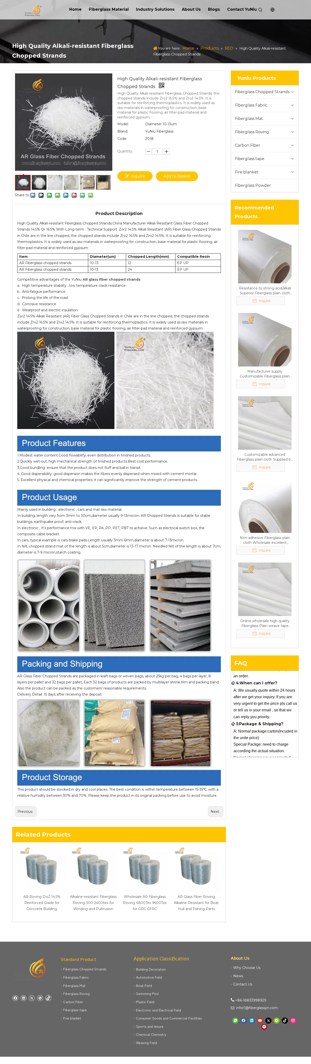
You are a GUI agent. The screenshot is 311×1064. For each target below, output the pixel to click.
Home (75, 9)
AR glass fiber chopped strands (111, 279)
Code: (122, 138)
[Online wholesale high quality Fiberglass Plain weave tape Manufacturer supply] (265, 589)
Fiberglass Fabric (76, 977)
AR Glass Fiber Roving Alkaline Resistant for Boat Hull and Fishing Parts (196, 902)
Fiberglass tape (249, 158)
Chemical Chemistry (151, 1034)
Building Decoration (151, 969)
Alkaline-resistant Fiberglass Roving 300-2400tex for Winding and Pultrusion (93, 902)
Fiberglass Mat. (249, 118)
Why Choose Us (246, 968)
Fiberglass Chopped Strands (84, 968)
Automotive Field (149, 977)
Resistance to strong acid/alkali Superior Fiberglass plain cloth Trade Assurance (265, 290)
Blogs (214, 9)
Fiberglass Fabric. (251, 105)
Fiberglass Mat (74, 985)
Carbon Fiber (247, 145)
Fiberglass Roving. (252, 132)
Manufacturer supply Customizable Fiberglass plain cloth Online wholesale (265, 374)
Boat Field (144, 985)
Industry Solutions (155, 9)
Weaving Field (146, 1042)
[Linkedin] (23, 998)
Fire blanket (247, 172)
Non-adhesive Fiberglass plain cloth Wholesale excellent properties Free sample (265, 540)
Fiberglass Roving (76, 993)
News (238, 976)
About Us (191, 9)
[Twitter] (32, 998)
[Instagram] (293, 1021)
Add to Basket (177, 176)
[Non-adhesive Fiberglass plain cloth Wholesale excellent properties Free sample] (265, 506)
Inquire (138, 176)
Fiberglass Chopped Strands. (262, 91)
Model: (123, 124)
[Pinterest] (264, 1027)
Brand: (122, 131)
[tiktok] (48, 998)
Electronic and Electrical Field (158, 1010)
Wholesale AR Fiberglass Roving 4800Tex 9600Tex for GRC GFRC (145, 902)
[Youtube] (260, 1021)
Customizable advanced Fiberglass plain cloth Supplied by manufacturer (265, 457)
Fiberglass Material (109, 9)
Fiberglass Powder (253, 185)
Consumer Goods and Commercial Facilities (169, 1018)
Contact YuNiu (242, 9)
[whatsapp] (235, 1021)
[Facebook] (15, 998)
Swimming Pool (147, 993)
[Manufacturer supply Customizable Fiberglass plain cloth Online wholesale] (265, 339)
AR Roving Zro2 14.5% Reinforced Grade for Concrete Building (41, 902)
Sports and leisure (150, 1026)
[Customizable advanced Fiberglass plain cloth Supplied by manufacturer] (265, 422)
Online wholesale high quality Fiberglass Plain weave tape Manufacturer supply (265, 623)
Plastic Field (145, 1001)
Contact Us (242, 984)
